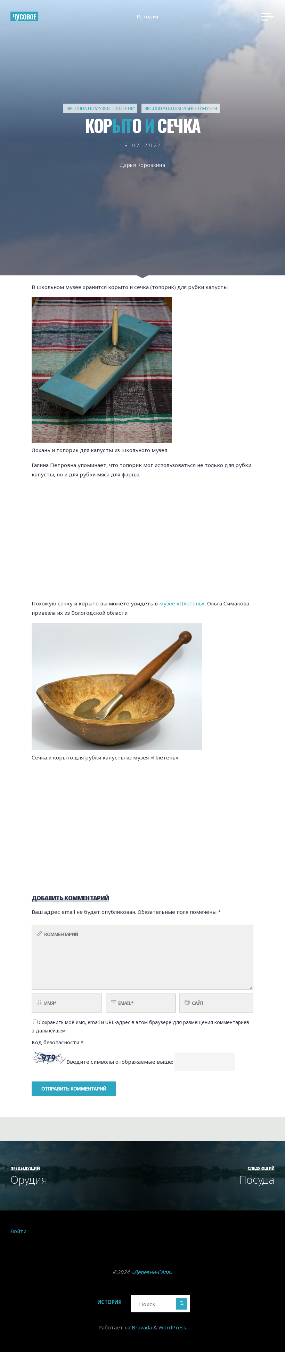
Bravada (141, 1327)
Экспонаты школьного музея (180, 108)
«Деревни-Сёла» (151, 1272)
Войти (18, 1231)
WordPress (172, 1327)
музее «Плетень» (182, 603)
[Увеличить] (163, 306)
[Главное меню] (267, 16)
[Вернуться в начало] (258, 1325)
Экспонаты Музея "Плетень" (100, 108)
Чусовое (24, 16)
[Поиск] (181, 1303)
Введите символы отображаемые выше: (119, 1061)
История (109, 1301)
